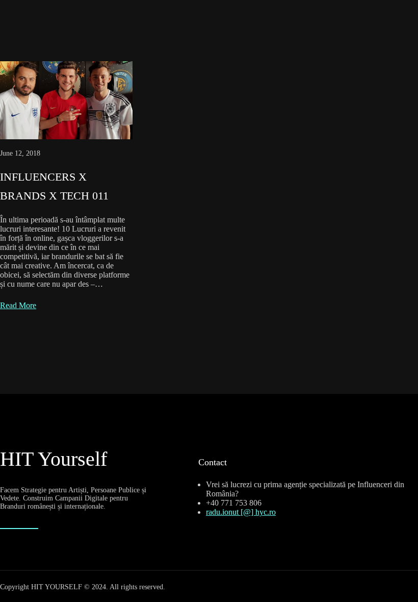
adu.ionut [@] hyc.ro (242, 512)
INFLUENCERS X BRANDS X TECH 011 (54, 186)
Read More (18, 305)
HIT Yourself (53, 458)
